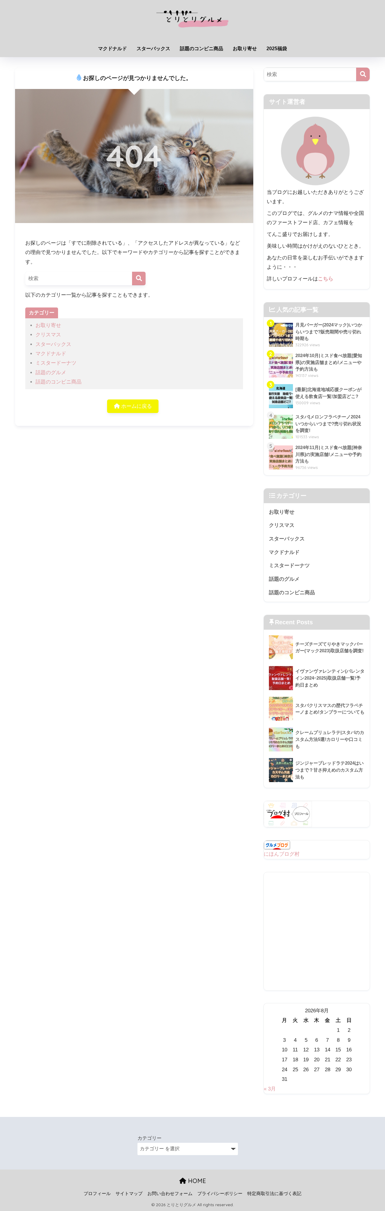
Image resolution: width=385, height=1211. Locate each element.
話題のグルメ (50, 372)
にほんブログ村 (282, 854)
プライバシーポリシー (219, 1193)
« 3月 (270, 1089)
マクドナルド (112, 48)
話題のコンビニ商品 (201, 48)
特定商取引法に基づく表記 (274, 1193)
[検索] (139, 278)
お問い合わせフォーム (169, 1193)
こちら (325, 279)
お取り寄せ (245, 48)
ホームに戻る (136, 406)
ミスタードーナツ (55, 363)
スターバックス (153, 48)
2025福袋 (276, 48)
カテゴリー (149, 1138)
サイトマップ (129, 1193)
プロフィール (97, 1193)
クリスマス (48, 335)
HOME (196, 1181)
